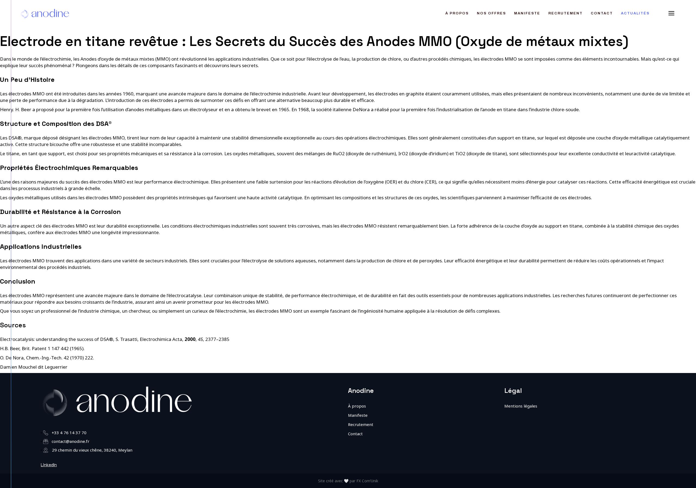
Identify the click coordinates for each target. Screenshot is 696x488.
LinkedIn (49, 464)
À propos (357, 406)
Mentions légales (520, 406)
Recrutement (360, 424)
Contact (355, 433)
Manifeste (358, 415)
